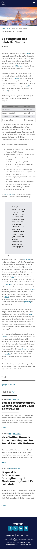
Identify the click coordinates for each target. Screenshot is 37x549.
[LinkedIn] (20, 528)
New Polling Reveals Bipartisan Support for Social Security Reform (18, 440)
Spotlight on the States (9, 385)
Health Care (17, 468)
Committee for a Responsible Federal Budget (3, 3)
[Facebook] (10, 528)
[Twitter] (15, 528)
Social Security (17, 399)
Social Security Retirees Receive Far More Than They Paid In (18, 406)
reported (7, 354)
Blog (10, 399)
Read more (4, 427)
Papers (11, 468)
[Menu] (34, 3)
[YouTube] (26, 528)
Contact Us (10, 535)
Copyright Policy (23, 535)
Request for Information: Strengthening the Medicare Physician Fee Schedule (18, 478)
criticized (23, 349)
